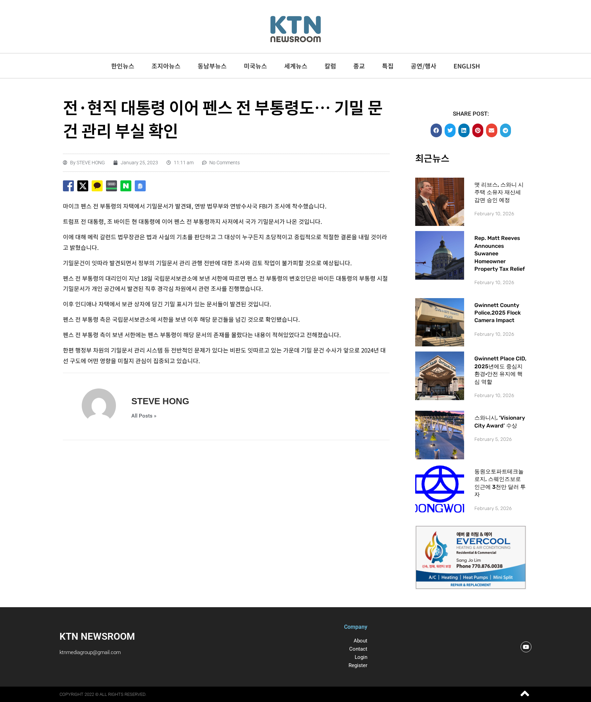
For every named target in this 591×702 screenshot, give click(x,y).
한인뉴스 (122, 65)
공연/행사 (423, 65)
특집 (388, 65)
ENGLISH (467, 65)
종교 (359, 65)
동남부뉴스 (212, 65)
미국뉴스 (255, 65)
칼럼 (330, 65)
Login (361, 657)
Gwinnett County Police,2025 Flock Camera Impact (497, 313)
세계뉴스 (295, 65)
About (360, 641)
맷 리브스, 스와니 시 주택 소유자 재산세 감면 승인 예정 (499, 192)
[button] (436, 130)
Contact (358, 649)
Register (358, 665)
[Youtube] (526, 646)
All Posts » (143, 416)
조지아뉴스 (166, 65)
